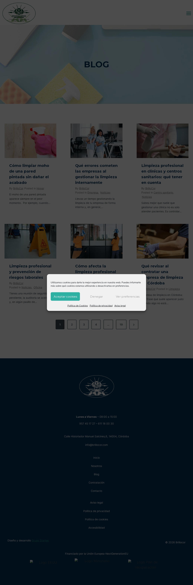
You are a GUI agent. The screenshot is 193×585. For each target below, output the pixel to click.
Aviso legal (120, 305)
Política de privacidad (101, 305)
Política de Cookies (77, 305)
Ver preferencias (127, 296)
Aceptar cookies (65, 296)
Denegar (96, 296)
